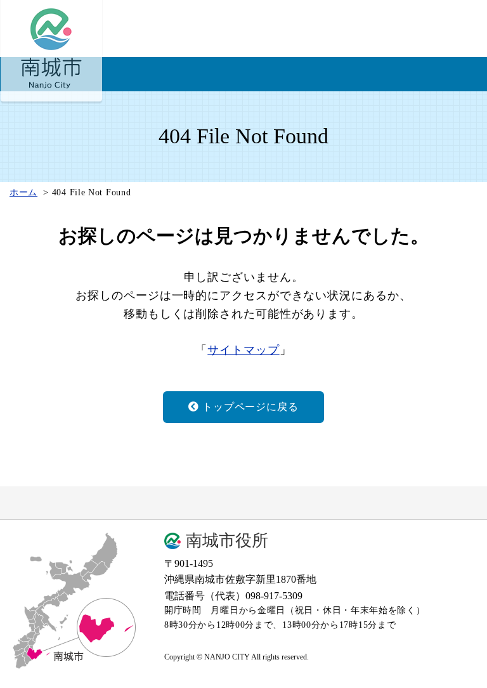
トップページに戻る (250, 406)
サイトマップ (243, 350)
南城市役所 (227, 541)
